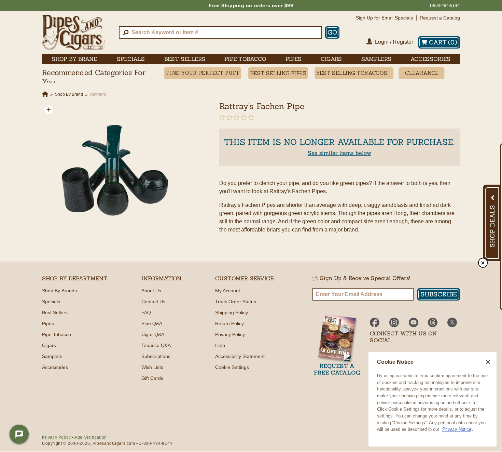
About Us (151, 290)
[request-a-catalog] (337, 345)
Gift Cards (152, 378)
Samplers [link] (376, 58)
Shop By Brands (59, 290)
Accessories (55, 367)
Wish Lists (152, 367)
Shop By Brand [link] (75, 58)
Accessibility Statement (240, 356)
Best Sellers (55, 312)
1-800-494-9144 (444, 5)
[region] (432, 399)
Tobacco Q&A (156, 345)
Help (220, 345)
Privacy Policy (230, 334)
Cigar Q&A (152, 334)
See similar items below (339, 152)
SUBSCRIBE (438, 294)
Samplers (52, 356)
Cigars (49, 345)
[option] (109, 170)
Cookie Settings (404, 409)
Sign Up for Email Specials (384, 18)
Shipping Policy (231, 312)
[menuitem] (74, 59)
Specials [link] (131, 58)
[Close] (488, 362)
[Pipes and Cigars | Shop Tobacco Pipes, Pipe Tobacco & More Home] (73, 32)
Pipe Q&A (151, 323)
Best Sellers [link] (184, 58)
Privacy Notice (456, 429)
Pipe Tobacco (56, 334)
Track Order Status (235, 301)
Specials (51, 301)
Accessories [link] (430, 58)
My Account (227, 290)
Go (332, 32)
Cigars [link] (331, 58)
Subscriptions (155, 356)
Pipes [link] (293, 58)
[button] (48, 109)
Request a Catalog (440, 18)
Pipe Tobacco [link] (245, 58)
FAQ (146, 312)
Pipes (48, 323)
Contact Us (153, 301)
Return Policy (229, 323)
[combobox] (220, 32)
